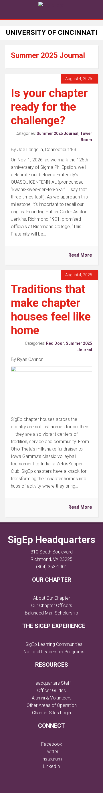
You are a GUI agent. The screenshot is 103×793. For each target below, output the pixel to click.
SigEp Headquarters (51, 539)
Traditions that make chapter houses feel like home (51, 310)
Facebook (51, 744)
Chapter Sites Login (51, 712)
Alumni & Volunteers (52, 698)
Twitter (51, 751)
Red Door (55, 343)
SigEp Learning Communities (53, 644)
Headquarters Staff (52, 683)
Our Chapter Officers (51, 605)
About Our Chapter (51, 598)
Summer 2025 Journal (57, 133)
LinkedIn (51, 766)
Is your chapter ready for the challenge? (49, 106)
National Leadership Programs (53, 651)
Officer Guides (51, 690)
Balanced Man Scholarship (51, 613)
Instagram (51, 759)
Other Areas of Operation (52, 705)
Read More (80, 255)
